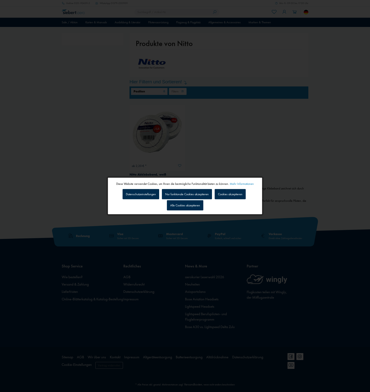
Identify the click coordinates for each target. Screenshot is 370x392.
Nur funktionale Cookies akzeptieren (187, 194)
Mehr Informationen (242, 184)
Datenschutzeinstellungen (141, 194)
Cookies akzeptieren (230, 194)
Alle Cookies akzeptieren (185, 205)
